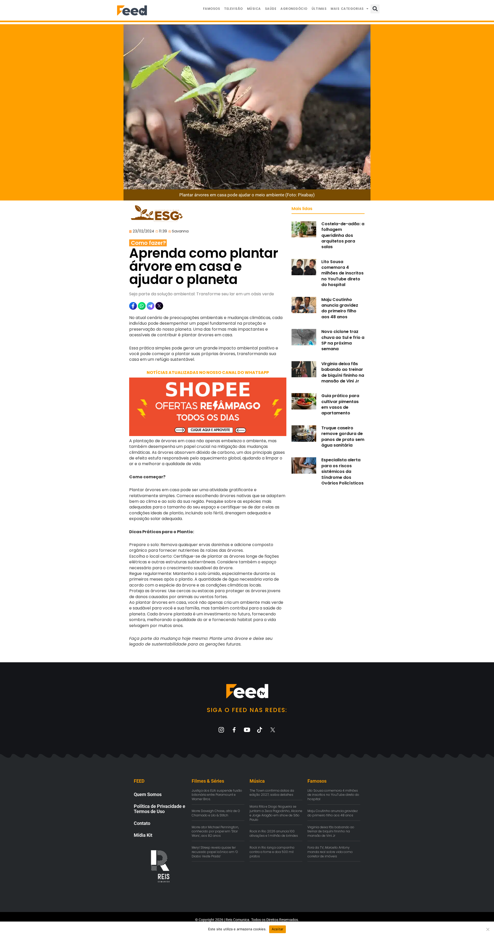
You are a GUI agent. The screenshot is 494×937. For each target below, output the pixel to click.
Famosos (211, 8)
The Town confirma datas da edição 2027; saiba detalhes (272, 792)
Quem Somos (148, 794)
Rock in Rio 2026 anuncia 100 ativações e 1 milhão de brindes (274, 833)
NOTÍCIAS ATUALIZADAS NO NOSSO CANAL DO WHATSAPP (208, 372)
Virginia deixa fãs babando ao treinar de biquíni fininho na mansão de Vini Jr (342, 372)
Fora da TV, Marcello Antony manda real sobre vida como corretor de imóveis (330, 851)
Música (254, 8)
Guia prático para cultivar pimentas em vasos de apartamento (340, 404)
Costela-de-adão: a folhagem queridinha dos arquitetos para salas (342, 235)
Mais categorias (347, 8)
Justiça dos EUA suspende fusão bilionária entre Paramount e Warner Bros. (217, 794)
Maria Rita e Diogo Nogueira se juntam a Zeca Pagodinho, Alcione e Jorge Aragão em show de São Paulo (276, 813)
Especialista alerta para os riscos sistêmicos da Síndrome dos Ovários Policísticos (342, 471)
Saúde (271, 8)
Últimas (319, 8)
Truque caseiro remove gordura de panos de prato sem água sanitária (342, 436)
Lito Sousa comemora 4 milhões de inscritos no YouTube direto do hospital (342, 273)
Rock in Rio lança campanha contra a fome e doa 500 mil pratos (272, 851)
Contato (142, 823)
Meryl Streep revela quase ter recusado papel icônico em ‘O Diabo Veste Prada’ (215, 851)
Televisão (233, 8)
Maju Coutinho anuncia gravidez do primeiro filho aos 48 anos (339, 308)
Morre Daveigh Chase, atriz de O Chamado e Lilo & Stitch (216, 813)
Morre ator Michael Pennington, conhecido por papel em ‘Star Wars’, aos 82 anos (215, 831)
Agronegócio (293, 8)
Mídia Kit (143, 835)
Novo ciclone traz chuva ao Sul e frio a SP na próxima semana (342, 340)
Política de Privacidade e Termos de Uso (159, 809)
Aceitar (278, 929)
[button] (375, 8)
